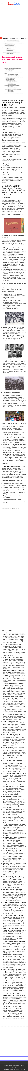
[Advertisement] (14, 22)
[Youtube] (15, 1067)
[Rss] (12, 1067)
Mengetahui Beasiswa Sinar (11, 496)
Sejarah (16, 186)
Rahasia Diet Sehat (7, 466)
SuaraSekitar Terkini (18, 1065)
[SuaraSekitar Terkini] (14, 3)
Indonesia (7, 105)
